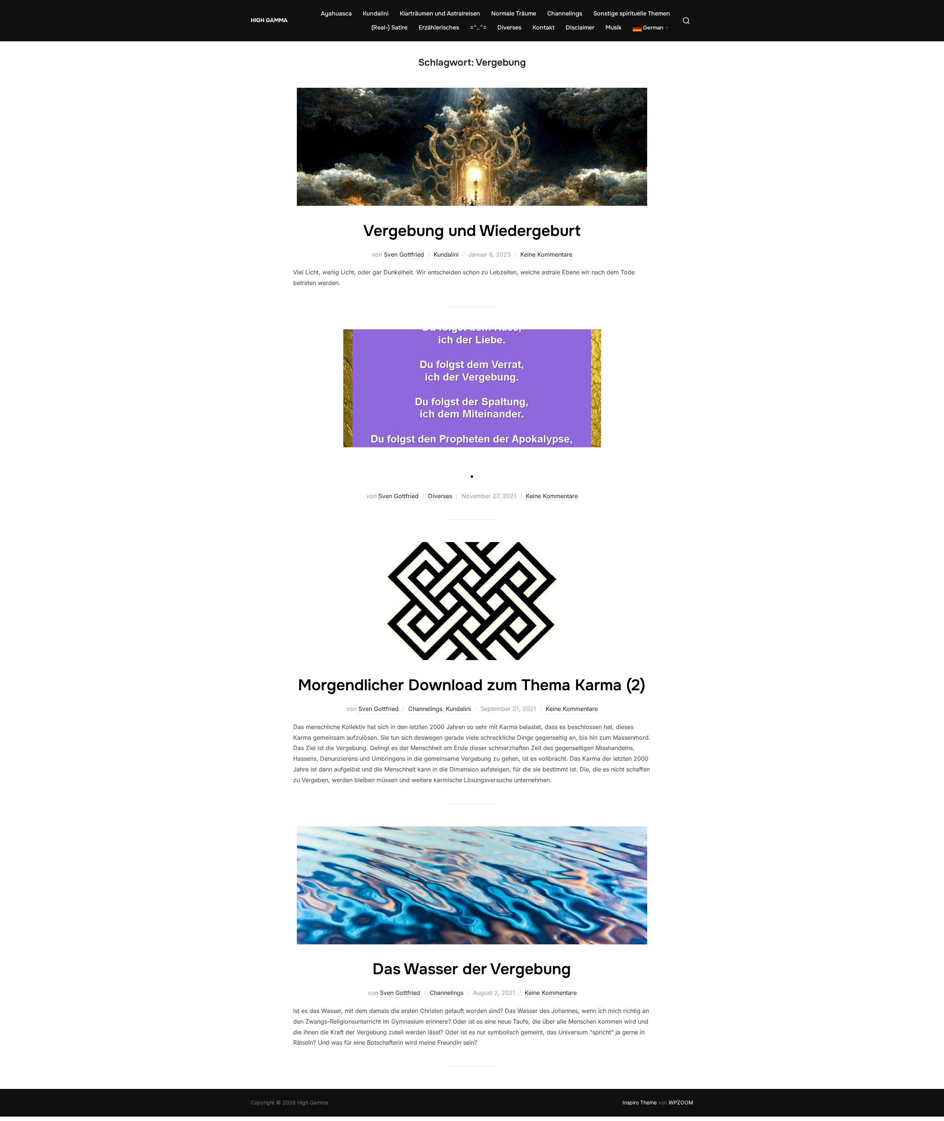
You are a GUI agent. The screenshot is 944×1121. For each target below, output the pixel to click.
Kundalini (376, 13)
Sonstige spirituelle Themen (631, 13)
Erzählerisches (439, 27)
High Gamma (269, 20)
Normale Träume (513, 13)
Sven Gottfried (404, 254)
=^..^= (478, 27)
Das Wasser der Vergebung (471, 969)
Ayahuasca (336, 13)
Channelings (564, 13)
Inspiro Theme (639, 1102)
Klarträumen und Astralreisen (440, 13)
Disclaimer (580, 27)
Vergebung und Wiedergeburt (471, 231)
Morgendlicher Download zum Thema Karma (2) (471, 685)
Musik (613, 27)
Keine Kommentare (546, 254)
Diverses (509, 27)
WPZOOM (681, 1102)
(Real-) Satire (389, 27)
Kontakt (543, 27)
